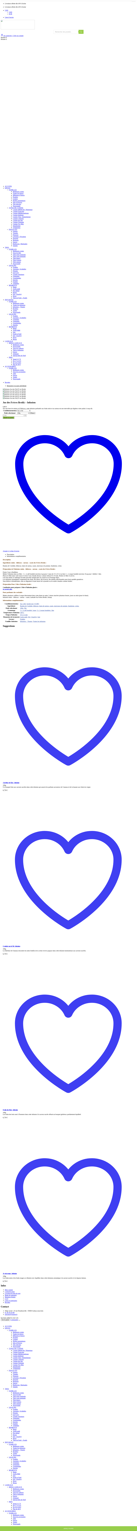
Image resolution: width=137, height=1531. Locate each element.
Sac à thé (23, 604)
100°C (22, 612)
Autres (15, 310)
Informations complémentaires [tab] (16, 556)
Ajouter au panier (8, 417)
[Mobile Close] (2, 1323)
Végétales (16, 283)
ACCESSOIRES (10, 366)
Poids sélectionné (10, 413)
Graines (15, 199)
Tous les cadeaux (18, 348)
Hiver (14, 296)
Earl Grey (16, 273)
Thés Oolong (17, 260)
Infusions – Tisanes (19, 307)
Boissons (16, 240)
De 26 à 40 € (17, 363)
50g (25, 608)
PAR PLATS (13, 229)
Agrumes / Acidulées (19, 269)
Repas (15, 292)
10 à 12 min (24, 615)
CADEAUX (9, 341)
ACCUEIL (8, 186)
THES (7, 247)
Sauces (15, 242)
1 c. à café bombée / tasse (28, 610)
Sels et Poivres (17, 202)
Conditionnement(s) (10, 410)
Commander (14, 1320)
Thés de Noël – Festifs (20, 298)
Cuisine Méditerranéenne (21, 213)
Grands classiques (18, 274)
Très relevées (17, 204)
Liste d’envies (9, 17)
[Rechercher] (81, 32)
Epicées (15, 280)
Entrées (15, 231)
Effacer (32, 413)
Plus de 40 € (17, 364)
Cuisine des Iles (18, 220)
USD (6, 10)
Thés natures (17, 262)
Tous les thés (17, 253)
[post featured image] (17, 648)
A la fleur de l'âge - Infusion (11, 783)
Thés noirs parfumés (19, 255)
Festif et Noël (17, 334)
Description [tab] (10, 554)
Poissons (15, 235)
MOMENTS (13, 285)
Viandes (15, 233)
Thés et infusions (18, 350)
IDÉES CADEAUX (15, 343)
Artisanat (16, 354)
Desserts (15, 238)
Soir (14, 332)
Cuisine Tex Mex (18, 224)
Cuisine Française (18, 211)
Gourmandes (17, 278)
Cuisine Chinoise (18, 219)
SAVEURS (12, 265)
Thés (14, 373)
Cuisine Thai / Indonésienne (22, 217)
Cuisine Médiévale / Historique (22, 209)
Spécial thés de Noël (19, 355)
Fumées (15, 282)
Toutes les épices (18, 193)
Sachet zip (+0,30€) (33, 604)
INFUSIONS (9, 300)
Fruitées (15, 267)
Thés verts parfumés (19, 256)
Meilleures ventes (18, 191)
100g (21, 608)
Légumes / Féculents (19, 237)
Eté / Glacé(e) (17, 294)
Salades (15, 246)
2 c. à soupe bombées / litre (45, 610)
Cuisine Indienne (18, 215)
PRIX (11, 357)
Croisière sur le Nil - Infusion (11, 946)
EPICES (7, 188)
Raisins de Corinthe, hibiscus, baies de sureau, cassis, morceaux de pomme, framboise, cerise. (49, 606)
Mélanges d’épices (19, 195)
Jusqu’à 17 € (17, 359)
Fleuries (15, 271)
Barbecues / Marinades (20, 244)
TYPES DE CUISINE (16, 208)
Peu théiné (16, 291)
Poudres (15, 197)
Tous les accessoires (19, 372)
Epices (15, 352)
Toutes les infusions (19, 305)
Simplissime (16, 226)
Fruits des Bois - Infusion (10, 1110)
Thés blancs (16, 258)
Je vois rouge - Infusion (10, 1273)
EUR (10, 14)
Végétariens (16, 228)
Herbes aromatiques (19, 200)
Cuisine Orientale (18, 222)
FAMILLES (13, 190)
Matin (15, 287)
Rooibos (15, 309)
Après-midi (16, 289)
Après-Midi (16, 330)
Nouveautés (16, 206)
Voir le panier (5, 1320)
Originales (16, 276)
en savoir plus (7, 589)
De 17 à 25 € (17, 361)
